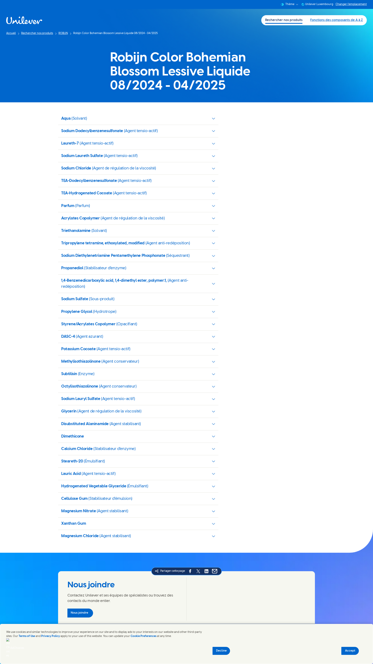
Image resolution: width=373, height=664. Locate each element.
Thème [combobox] (289, 4)
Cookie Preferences (143, 636)
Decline (221, 650)
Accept (350, 650)
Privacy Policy (50, 636)
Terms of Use (27, 636)
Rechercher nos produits (283, 20)
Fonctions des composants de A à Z (336, 20)
